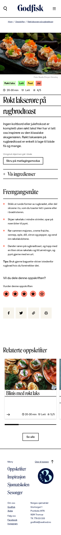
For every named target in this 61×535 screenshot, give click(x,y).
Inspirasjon (16, 477)
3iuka (10, 511)
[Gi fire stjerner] (33, 294)
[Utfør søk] (5, 9)
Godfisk (11, 507)
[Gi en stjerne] (6, 294)
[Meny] (53, 9)
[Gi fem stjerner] (42, 294)
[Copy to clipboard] (33, 313)
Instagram (13, 523)
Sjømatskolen (18, 485)
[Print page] (46, 313)
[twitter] (21, 313)
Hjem (10, 22)
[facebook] (8, 313)
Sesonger (15, 492)
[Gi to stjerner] (15, 294)
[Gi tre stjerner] (24, 294)
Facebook (12, 520)
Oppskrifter (20, 22)
